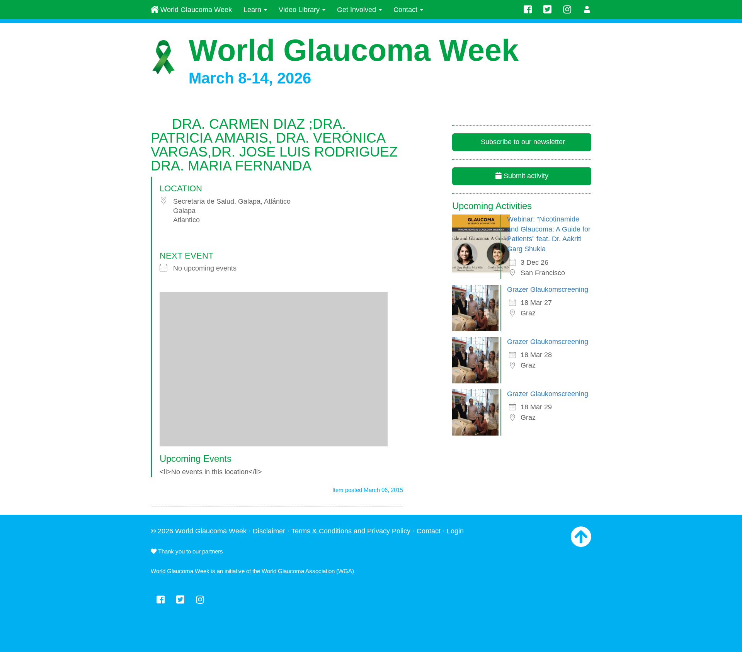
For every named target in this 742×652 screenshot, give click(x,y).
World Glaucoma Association (298, 571)
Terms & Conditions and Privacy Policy (350, 531)
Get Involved (357, 10)
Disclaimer (269, 531)
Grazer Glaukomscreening (547, 289)
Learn (253, 10)
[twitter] (547, 9)
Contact (406, 10)
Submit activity (525, 176)
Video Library (300, 10)
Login (455, 531)
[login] (587, 9)
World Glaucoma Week (195, 10)
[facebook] (528, 9)
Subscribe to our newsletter (522, 142)
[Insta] (567, 9)
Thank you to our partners (190, 551)
